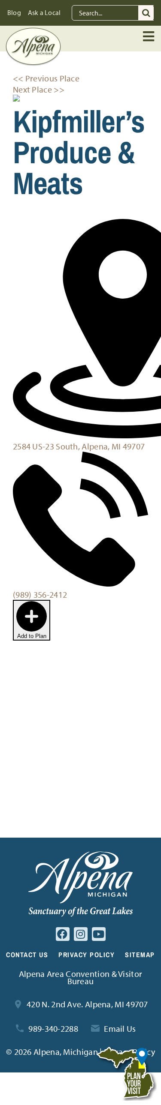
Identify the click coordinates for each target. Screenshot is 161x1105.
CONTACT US (27, 954)
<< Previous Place (46, 78)
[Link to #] (149, 36)
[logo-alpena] (33, 32)
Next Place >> (38, 89)
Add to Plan (31, 636)
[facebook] (63, 934)
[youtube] (99, 934)
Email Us (120, 1028)
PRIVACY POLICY (86, 954)
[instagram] (81, 934)
